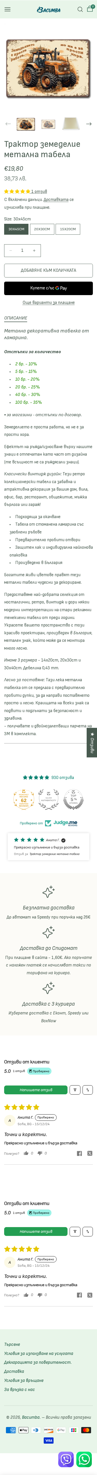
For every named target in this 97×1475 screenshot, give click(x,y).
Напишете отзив (36, 1090)
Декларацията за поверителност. (38, 1362)
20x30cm (42, 229)
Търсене (12, 1344)
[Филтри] (75, 1090)
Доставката (56, 200)
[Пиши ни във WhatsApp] (84, 1459)
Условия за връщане (23, 1381)
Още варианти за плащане (49, 303)
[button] (7, 9)
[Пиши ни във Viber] (66, 1459)
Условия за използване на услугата (38, 1354)
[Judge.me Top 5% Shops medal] (73, 799)
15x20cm (68, 229)
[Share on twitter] (90, 1154)
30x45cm (16, 229)
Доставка (14, 1371)
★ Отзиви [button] (92, 742)
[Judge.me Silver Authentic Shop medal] (48, 799)
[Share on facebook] (79, 1154)
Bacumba (31, 1417)
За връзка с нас (19, 1390)
